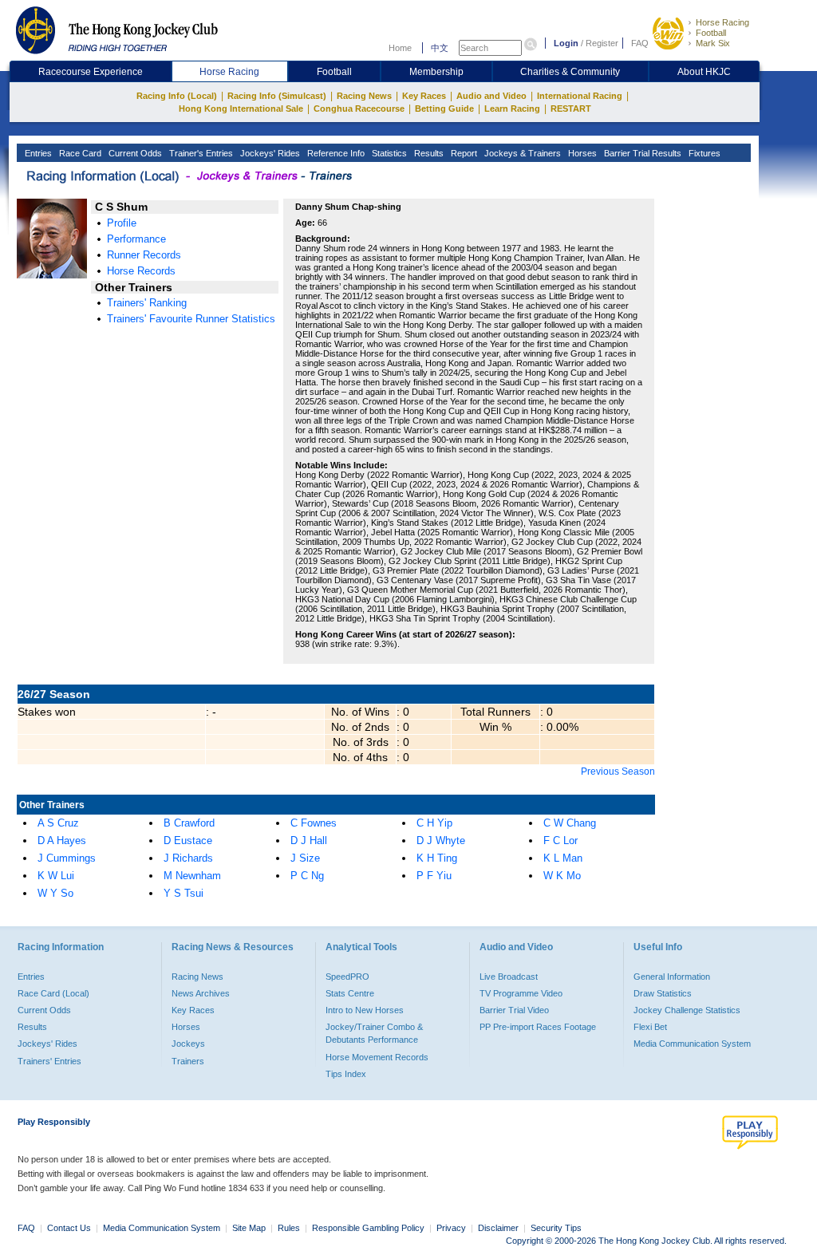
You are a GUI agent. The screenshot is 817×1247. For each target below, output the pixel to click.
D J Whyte (440, 840)
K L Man (562, 858)
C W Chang (569, 823)
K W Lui (55, 876)
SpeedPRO (347, 976)
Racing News (364, 96)
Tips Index (346, 1074)
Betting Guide (444, 108)
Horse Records (141, 271)
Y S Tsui (183, 893)
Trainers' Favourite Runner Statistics (191, 319)
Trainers (188, 1061)
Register (602, 43)
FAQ (640, 43)
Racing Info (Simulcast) (276, 96)
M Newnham (192, 876)
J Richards (188, 858)
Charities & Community (570, 71)
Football (711, 32)
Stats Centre (350, 993)
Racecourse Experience (90, 71)
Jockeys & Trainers (521, 153)
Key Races (424, 96)
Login (566, 43)
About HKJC (704, 71)
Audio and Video (491, 96)
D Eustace (188, 840)
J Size (305, 858)
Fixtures (703, 153)
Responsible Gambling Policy (368, 1228)
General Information (671, 976)
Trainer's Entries (200, 153)
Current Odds (134, 153)
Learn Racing (512, 108)
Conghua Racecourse (359, 108)
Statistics (388, 153)
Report (462, 153)
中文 (439, 48)
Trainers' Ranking (147, 303)
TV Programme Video (521, 993)
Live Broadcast (509, 976)
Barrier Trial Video (514, 1010)
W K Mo (562, 876)
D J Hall (308, 840)
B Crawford (189, 823)
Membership (436, 71)
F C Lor (560, 840)
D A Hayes (61, 840)
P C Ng (307, 876)
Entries (37, 153)
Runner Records (144, 255)
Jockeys (188, 1043)
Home (400, 48)
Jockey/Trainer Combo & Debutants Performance (374, 1033)
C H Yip (434, 823)
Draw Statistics (662, 993)
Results (428, 153)
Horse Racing (722, 22)
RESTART (571, 108)
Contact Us (69, 1228)
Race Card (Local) (53, 993)
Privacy (451, 1228)
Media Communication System (692, 1043)
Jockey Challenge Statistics (686, 1010)
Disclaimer (498, 1228)
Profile (121, 223)
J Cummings (66, 858)
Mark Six (713, 43)
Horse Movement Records (377, 1057)
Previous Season (618, 771)
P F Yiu (434, 876)
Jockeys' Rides (269, 153)
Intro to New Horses (365, 1010)
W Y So (55, 893)
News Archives (201, 993)
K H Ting (436, 858)
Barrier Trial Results (641, 153)
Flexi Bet (650, 1027)
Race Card (79, 153)
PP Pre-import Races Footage (538, 1027)
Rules (290, 1228)
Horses (581, 153)
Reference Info (335, 153)
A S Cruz (58, 823)
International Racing (579, 96)
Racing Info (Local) (176, 96)
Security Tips (556, 1228)
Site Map (249, 1228)
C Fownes (313, 823)
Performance (136, 239)
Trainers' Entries (49, 1061)
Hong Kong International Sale (241, 108)
